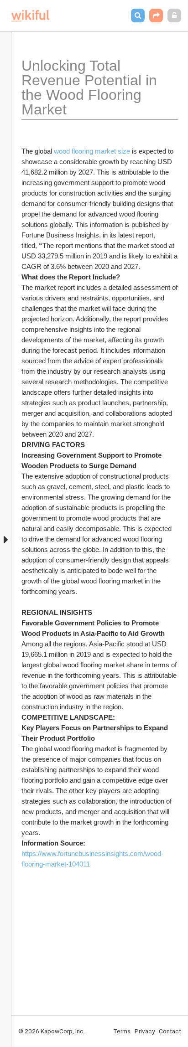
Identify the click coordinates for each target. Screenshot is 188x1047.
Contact (170, 1031)
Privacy (145, 1031)
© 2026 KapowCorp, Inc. (51, 1031)
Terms (122, 1031)
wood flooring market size (92, 151)
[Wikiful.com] (30, 15)
